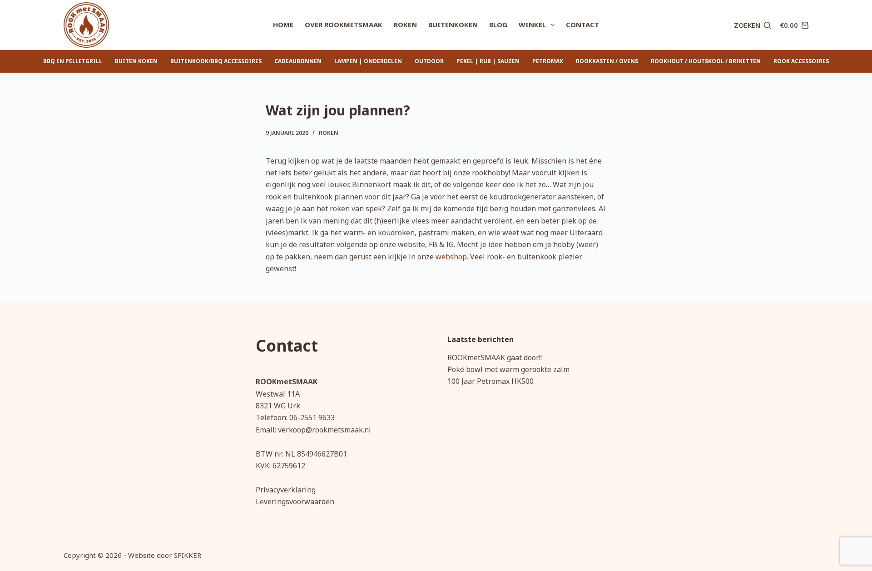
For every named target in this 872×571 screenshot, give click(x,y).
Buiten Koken (136, 61)
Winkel (532, 24)
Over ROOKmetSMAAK (343, 24)
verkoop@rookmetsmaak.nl (324, 430)
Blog (498, 24)
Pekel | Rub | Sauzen (488, 61)
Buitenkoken (453, 24)
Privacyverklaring (286, 490)
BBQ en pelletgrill (72, 61)
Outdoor (429, 61)
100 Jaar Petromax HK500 (490, 381)
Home (283, 24)
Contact (582, 24)
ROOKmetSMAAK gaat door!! (494, 357)
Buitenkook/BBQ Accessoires (216, 61)
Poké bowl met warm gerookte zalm (508, 369)
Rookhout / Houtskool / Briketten (706, 61)
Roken (405, 24)
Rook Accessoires (801, 61)
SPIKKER (187, 555)
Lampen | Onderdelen (368, 61)
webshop (451, 257)
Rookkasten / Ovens (607, 61)
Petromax (547, 61)
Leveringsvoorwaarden (295, 501)
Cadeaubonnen (298, 61)
